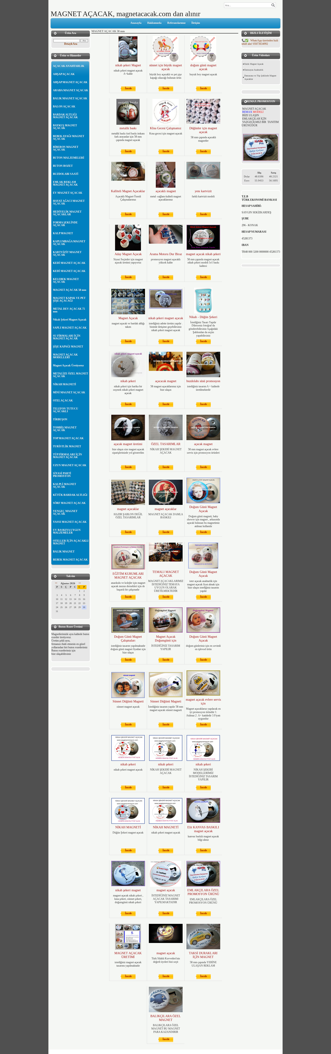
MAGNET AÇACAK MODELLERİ (65, 356)
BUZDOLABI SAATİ (65, 174)
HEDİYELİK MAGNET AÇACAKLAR (67, 213)
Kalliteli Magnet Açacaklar (128, 191)
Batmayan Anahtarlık (253, 70)
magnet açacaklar (128, 509)
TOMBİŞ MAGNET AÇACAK (65, 429)
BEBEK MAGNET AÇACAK (70, 559)
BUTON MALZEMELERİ (68, 157)
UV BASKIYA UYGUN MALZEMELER (67, 531)
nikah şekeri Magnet (128, 65)
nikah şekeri (128, 381)
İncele (128, 88)
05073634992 (260, 42)
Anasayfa (135, 23)
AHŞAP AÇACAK (64, 74)
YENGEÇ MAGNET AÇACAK (65, 512)
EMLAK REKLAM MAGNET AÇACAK (65, 183)
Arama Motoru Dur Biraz (166, 254)
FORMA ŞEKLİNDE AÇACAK (65, 224)
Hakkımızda (154, 23)
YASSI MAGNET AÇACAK (69, 522)
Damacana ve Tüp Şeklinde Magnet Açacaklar (260, 77)
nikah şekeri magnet (128, 890)
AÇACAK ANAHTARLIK (68, 66)
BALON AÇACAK (64, 106)
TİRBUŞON (60, 419)
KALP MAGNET (63, 233)
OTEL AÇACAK (63, 400)
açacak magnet (203, 444)
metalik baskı (128, 128)
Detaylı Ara (70, 43)
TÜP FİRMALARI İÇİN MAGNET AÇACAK (67, 456)
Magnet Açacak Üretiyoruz (68, 365)
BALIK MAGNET (64, 551)
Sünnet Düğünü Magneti (128, 701)
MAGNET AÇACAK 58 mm (69, 290)
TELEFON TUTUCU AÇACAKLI (65, 410)
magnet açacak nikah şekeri (203, 254)
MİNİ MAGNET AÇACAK (69, 392)
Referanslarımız (176, 23)
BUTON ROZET (63, 165)
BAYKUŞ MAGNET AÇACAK (65, 127)
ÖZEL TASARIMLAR (165, 444)
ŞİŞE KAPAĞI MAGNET (68, 346)
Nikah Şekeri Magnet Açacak (69, 319)
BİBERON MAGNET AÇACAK (65, 148)
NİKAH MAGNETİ (64, 384)
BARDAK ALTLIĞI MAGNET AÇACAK (65, 116)
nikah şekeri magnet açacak (165, 318)
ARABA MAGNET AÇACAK (70, 90)
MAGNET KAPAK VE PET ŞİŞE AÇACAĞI (69, 299)
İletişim (195, 23)
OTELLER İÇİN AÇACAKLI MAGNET (70, 542)
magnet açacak (165, 890)
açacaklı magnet (166, 191)
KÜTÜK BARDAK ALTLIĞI (70, 495)
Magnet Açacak (128, 318)
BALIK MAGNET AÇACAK (70, 98)
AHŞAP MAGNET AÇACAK (70, 82)
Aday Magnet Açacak (128, 254)
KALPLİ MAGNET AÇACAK (64, 485)
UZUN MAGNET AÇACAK (69, 465)
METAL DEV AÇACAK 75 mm (69, 310)
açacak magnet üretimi (128, 444)
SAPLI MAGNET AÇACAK (69, 327)
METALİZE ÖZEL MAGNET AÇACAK (70, 375)
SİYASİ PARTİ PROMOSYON (62, 475)
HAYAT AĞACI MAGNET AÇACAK (69, 202)
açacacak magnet (165, 381)
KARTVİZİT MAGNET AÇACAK (67, 253)
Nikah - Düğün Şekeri (203, 317)
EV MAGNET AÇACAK (67, 192)
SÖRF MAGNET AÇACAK (69, 503)
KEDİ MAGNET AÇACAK (69, 263)
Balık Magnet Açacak (253, 64)
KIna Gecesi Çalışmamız (165, 128)
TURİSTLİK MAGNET (67, 446)
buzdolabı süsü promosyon (203, 381)
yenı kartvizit (203, 191)
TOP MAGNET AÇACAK (68, 438)
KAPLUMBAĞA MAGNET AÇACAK (69, 243)
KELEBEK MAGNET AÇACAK (66, 280)
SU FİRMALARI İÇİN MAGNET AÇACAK (66, 337)
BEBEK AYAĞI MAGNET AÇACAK (68, 137)
